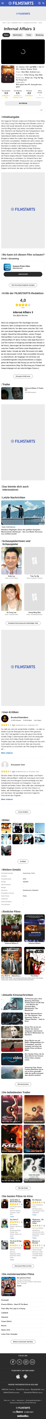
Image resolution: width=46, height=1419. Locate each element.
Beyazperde (35, 1389)
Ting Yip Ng (38, 78)
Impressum (20, 1400)
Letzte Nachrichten (13, 497)
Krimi (35, 69)
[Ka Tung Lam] (11, 597)
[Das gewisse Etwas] (8, 1286)
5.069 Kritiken (27, 720)
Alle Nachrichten (23, 1084)
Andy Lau (29, 78)
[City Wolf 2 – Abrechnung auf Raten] (11, 960)
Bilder (6, 820)
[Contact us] (33, 1362)
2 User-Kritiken (23, 812)
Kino (8, 22)
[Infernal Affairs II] (11, 928)
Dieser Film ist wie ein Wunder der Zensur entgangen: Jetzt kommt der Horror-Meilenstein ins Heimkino (34, 1031)
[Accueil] (21, 3)
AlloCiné (5, 1389)
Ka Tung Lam (21, 80)
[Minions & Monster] (27, 1245)
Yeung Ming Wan (34, 612)
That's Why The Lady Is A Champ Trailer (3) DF (12, 1121)
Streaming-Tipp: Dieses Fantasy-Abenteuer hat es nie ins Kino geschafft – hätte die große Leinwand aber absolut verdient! (34, 1071)
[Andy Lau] (11, 561)
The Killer (34, 976)
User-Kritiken (10, 712)
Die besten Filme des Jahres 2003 (24, 978)
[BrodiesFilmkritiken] (4, 718)
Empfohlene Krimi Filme (30, 22)
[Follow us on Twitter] (20, 1362)
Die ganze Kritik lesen (23, 376)
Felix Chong (29, 75)
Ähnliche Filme (11, 911)
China (33, 873)
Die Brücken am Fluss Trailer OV (34, 1122)
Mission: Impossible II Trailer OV (12, 1151)
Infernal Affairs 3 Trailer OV (34, 389)
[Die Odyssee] (27, 1203)
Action (23, 69)
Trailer (6, 384)
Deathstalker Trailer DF (34, 1151)
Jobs (13, 1400)
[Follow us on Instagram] (26, 1362)
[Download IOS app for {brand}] (19, 1376)
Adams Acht (5, 1330)
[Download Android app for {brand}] (26, 1376)
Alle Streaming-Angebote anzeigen (23, 285)
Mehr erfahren (7, 753)
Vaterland (4, 1317)
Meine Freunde (40, 91)
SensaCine (20, 1389)
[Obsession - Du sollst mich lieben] (27, 1223)
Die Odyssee (36, 1200)
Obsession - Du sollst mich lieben (38, 1221)
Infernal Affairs (34, 943)
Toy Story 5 (14, 1219)
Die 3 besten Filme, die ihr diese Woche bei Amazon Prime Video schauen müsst (34, 1057)
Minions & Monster (36, 1242)
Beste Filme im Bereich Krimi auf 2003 (21, 979)
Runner (3, 1326)
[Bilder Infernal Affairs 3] (6, 828)
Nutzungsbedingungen (33, 1400)
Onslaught (5, 1300)
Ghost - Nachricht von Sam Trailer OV (34, 1180)
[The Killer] (34, 960)
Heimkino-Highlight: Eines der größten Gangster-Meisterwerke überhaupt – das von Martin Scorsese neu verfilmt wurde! (21, 532)
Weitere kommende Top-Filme (23, 1342)
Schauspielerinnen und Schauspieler (16, 543)
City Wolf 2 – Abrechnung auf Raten (15, 976)
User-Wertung (18, 90)
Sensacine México (31, 1392)
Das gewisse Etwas (24, 1278)
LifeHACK (4, 1313)
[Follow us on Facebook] (13, 1362)
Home (4, 22)
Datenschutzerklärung (17, 1403)
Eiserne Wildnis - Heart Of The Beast (14, 1304)
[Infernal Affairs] (34, 928)
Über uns (7, 1400)
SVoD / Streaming (10, 258)
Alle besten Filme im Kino (23, 1266)
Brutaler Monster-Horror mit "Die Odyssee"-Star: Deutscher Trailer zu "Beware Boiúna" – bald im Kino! (34, 1017)
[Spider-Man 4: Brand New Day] (4, 1203)
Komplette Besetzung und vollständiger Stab (23, 623)
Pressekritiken (6, 90)
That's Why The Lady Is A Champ (13, 1308)
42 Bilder (23, 861)
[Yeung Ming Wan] (34, 597)
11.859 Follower (16, 720)
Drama (29, 69)
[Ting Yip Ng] (34, 561)
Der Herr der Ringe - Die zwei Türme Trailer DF (12, 1180)
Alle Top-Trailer (23, 1188)
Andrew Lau (34, 72)
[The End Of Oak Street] (4, 1245)
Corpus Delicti (6, 1321)
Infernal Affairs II (11, 943)
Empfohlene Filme (17, 22)
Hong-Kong (26, 873)
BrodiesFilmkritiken (19, 717)
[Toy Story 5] (4, 1223)
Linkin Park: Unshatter (9, 1334)
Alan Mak (25, 72)
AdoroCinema (8, 1392)
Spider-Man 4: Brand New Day (15, 1201)
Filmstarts (29, 90)
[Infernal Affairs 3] (7, 74)
